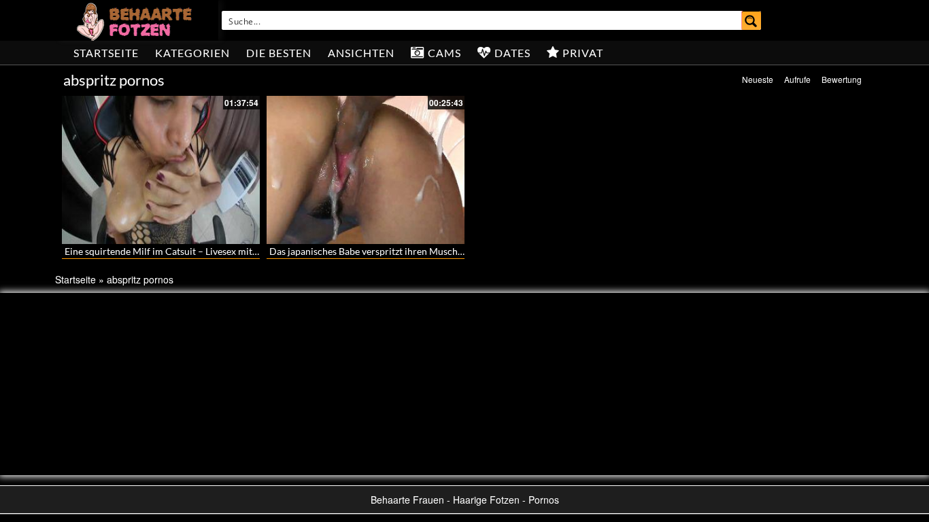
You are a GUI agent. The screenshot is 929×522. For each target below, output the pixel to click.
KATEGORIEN (192, 52)
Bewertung (842, 79)
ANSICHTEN (361, 52)
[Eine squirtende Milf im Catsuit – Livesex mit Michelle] (161, 170)
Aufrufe (797, 79)
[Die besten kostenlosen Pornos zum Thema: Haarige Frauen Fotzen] (136, 20)
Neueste (757, 79)
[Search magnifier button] (751, 20)
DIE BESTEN (278, 52)
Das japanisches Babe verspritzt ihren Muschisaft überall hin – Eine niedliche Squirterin (453, 251)
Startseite (106, 52)
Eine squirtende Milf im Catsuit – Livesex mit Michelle (178, 251)
